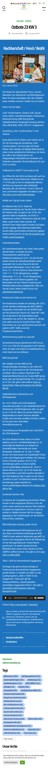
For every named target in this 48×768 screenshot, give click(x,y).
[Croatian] (18, 3)
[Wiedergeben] (5, 598)
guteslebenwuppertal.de (12, 291)
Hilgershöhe (33, 729)
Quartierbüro (10, 690)
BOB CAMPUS (33, 683)
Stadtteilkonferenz (37, 619)
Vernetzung (39, 622)
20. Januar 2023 (34, 33)
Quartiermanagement (13, 715)
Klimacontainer (34, 718)
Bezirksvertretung (35, 611)
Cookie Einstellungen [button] (11, 762)
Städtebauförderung (12, 701)
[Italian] (29, 3)
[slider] (40, 597)
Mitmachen (20, 617)
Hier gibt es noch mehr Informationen (18, 194)
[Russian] (37, 3)
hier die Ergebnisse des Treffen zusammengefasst (23, 235)
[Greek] (27, 3)
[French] (23, 3)
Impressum (7, 659)
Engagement (17, 614)
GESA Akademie (34, 614)
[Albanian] (12, 3)
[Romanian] (34, 3)
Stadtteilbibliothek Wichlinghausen (18, 619)
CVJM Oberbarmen (12, 733)
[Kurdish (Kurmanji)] (32, 3)
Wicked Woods (11, 625)
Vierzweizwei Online (12, 722)
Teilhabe (9, 686)
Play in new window (18, 604)
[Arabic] (14, 3)
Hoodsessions (10, 617)
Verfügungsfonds (28, 622)
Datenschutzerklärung (11, 662)
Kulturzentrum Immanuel (14, 718)
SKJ (36, 617)
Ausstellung (15, 611)
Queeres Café (29, 617)
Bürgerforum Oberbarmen (14, 697)
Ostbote (28, 21)
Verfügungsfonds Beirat (13, 708)
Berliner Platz (24, 611)
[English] (20, 3)
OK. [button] (22, 762)
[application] (24, 597)
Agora (8, 611)
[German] (25, 3)
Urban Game (30, 733)
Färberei (25, 614)
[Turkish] (44, 3)
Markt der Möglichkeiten (14, 729)
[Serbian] (41, 3)
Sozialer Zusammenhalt (14, 693)
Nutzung (20, 21)
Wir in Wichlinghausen (13, 704)
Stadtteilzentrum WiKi (30, 690)
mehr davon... (9, 739)
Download (33, 604)
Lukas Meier (19, 33)
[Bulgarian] (16, 3)
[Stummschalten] (35, 598)
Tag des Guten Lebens (13, 622)
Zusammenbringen (14, 679)
